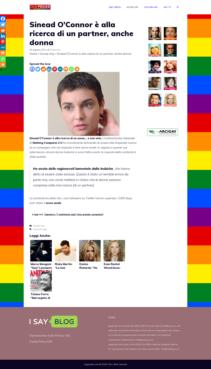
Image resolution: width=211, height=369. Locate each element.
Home (33, 53)
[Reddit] (43, 69)
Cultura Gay (151, 7)
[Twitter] (37, 69)
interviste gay (40, 229)
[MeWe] (60, 69)
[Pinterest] (54, 69)
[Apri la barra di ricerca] (178, 7)
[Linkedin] (49, 69)
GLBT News (115, 7)
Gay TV (167, 7)
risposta (109, 152)
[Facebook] (32, 69)
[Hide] (1, 70)
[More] (77, 69)
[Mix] (65, 69)
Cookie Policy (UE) (40, 341)
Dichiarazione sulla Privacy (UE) (49, 335)
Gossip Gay (132, 7)
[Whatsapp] (71, 69)
